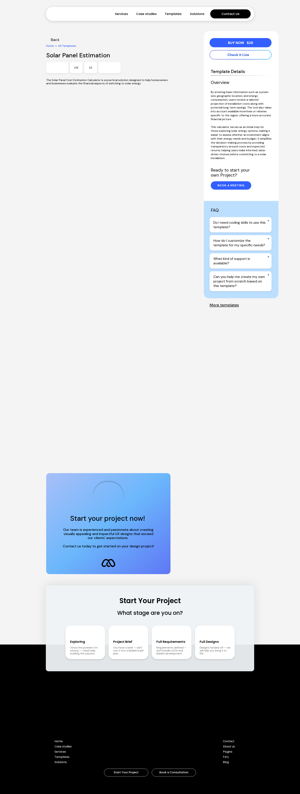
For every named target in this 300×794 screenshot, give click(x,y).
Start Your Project (126, 772)
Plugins (227, 752)
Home (59, 741)
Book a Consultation (173, 772)
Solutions (197, 14)
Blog (226, 762)
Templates (173, 14)
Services (121, 14)
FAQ (226, 757)
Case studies (146, 14)
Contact (228, 741)
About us (229, 746)
